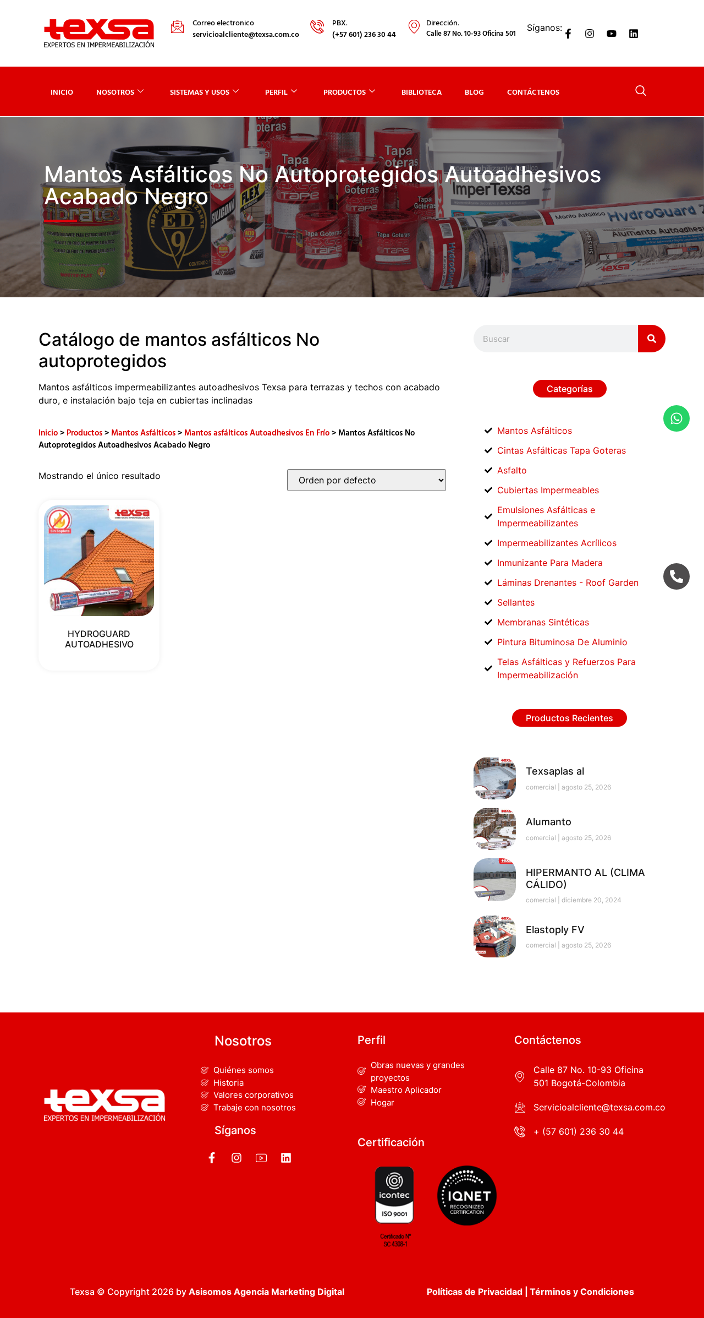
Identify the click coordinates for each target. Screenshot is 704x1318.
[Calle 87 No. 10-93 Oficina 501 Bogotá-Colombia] (519, 1076)
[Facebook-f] (568, 34)
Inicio (48, 432)
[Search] (652, 338)
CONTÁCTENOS (533, 91)
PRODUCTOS (344, 91)
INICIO (62, 91)
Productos (84, 432)
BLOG (474, 91)
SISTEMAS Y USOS (199, 91)
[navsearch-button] (641, 91)
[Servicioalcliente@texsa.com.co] (519, 1107)
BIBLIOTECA (422, 91)
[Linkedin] (634, 34)
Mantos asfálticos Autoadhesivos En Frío (256, 432)
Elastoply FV (555, 929)
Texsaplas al (555, 771)
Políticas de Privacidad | (477, 1291)
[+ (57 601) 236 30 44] (519, 1131)
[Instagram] (590, 34)
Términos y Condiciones (582, 1291)
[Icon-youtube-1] (261, 1158)
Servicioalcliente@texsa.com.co (600, 1107)
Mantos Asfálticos (143, 432)
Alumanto (548, 821)
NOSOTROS (115, 91)
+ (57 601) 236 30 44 (579, 1131)
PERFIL (276, 91)
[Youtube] (612, 34)
